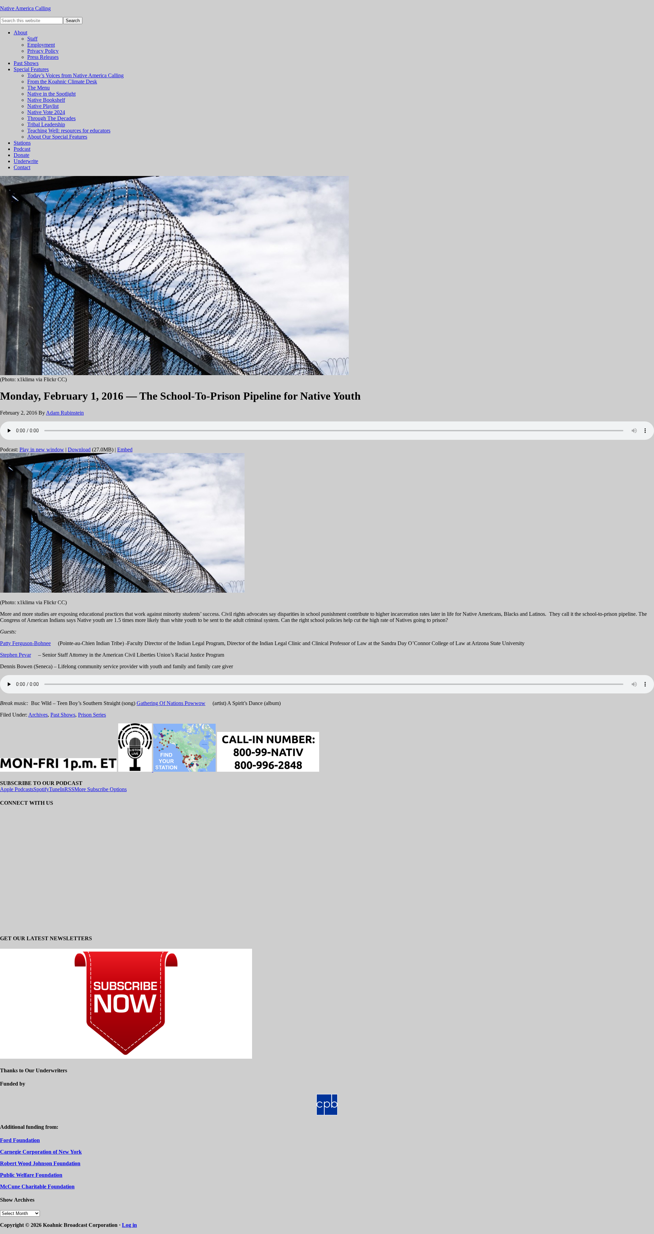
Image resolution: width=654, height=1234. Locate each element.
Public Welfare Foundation (31, 1175)
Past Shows (62, 715)
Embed (125, 449)
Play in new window (41, 449)
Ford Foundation (20, 1140)
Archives (38, 715)
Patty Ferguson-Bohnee (25, 643)
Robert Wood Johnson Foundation (40, 1163)
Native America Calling (25, 8)
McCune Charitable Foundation (37, 1186)
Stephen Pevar (15, 655)
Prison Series (92, 715)
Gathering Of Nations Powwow (171, 703)
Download (79, 449)
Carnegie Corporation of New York (41, 1152)
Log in (129, 1225)
